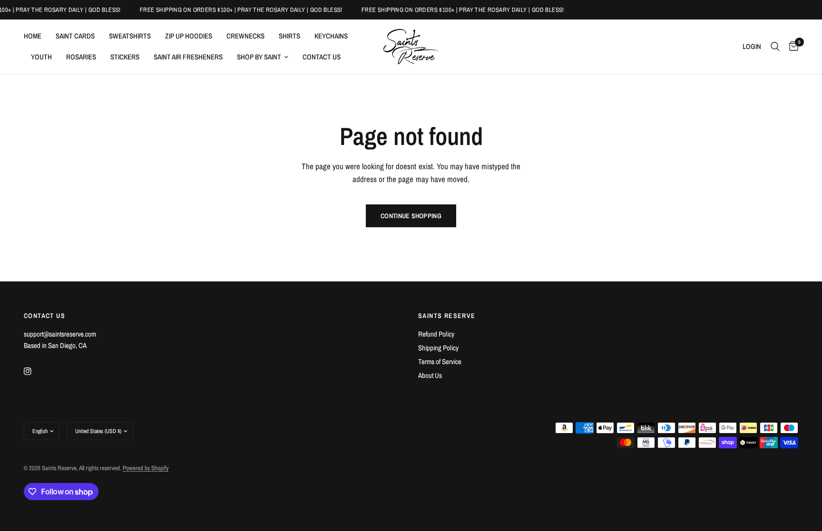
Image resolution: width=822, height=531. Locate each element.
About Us (430, 375)
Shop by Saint (259, 57)
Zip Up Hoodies (188, 36)
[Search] (775, 46)
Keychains (331, 36)
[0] (791, 46)
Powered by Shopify (145, 468)
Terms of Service (439, 362)
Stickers (124, 57)
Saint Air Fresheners (188, 57)
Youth (41, 57)
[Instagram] (34, 371)
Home (32, 36)
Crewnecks (245, 36)
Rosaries (81, 57)
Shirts (289, 36)
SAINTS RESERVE (447, 315)
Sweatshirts (130, 36)
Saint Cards (75, 36)
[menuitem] (36, 36)
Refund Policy (436, 334)
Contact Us (322, 57)
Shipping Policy (438, 348)
